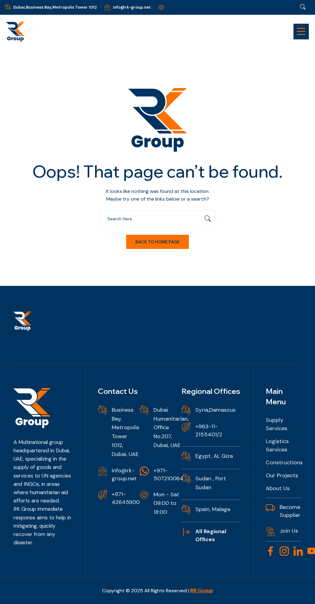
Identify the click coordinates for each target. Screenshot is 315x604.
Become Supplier (290, 511)
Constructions (284, 462)
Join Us (289, 530)
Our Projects (282, 475)
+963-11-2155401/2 (208, 430)
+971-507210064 (168, 474)
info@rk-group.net (132, 7)
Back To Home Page (157, 242)
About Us (278, 488)
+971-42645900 (126, 498)
